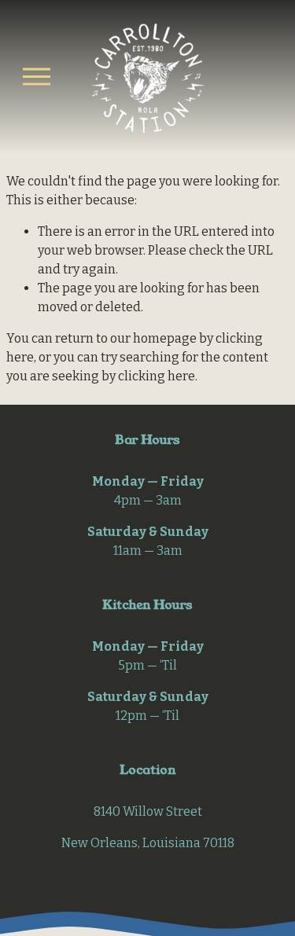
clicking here (156, 376)
